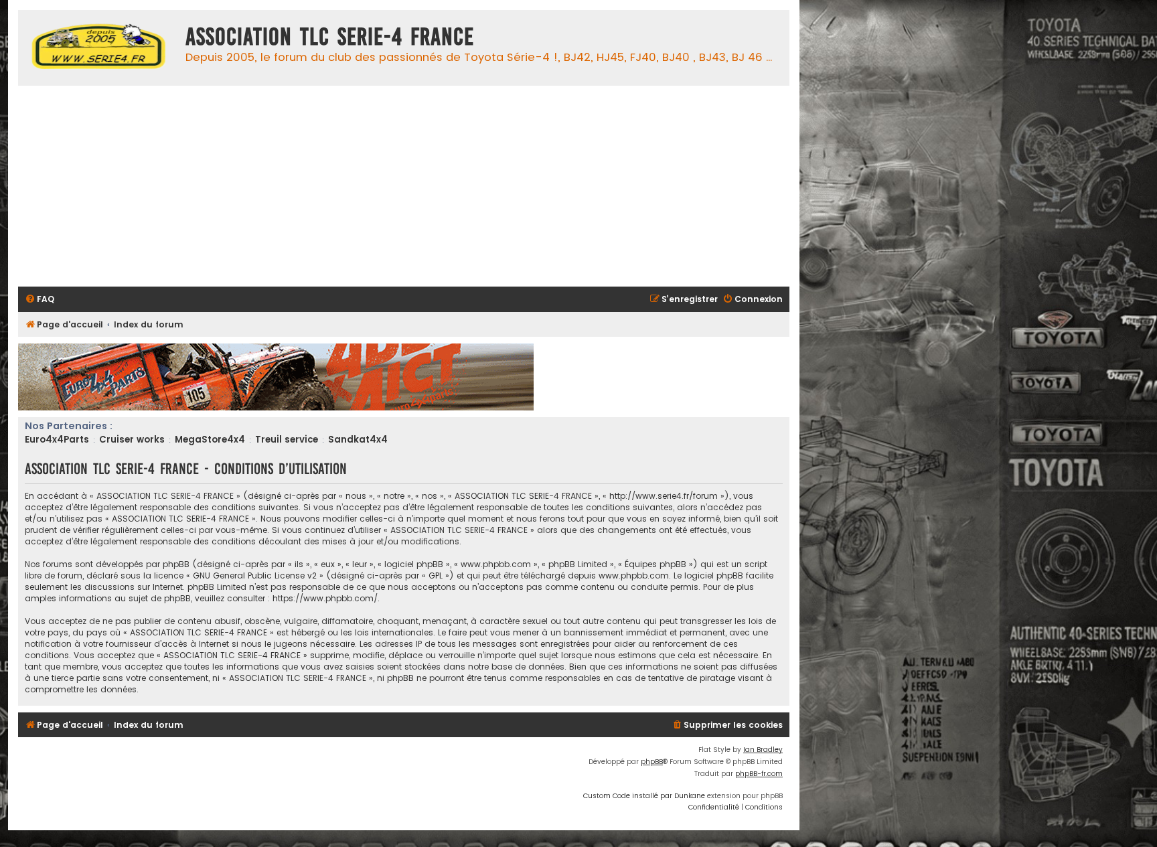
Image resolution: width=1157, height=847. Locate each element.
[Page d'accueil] (98, 47)
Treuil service (286, 439)
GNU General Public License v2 (255, 575)
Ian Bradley (763, 750)
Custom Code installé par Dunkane (644, 796)
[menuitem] (39, 300)
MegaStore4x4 (210, 439)
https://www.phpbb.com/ (325, 598)
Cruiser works (132, 439)
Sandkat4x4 (358, 439)
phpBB (652, 762)
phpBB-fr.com (759, 774)
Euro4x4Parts (57, 439)
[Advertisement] (420, 186)
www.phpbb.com (634, 575)
